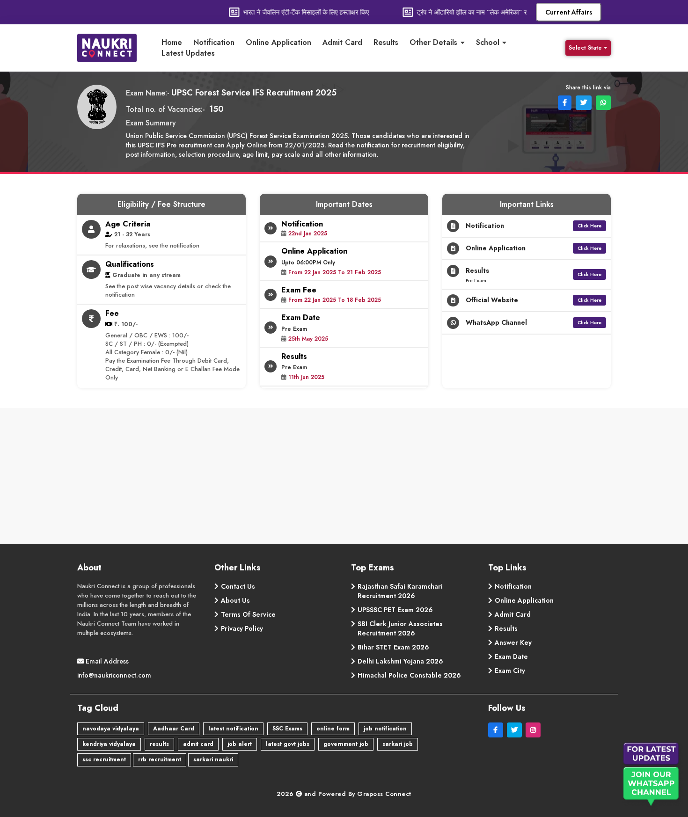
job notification (385, 728)
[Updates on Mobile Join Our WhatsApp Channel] (652, 777)
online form (333, 728)
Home (171, 42)
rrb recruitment (159, 759)
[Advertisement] (344, 478)
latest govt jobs (287, 744)
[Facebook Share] (563, 102)
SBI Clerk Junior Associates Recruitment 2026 (400, 628)
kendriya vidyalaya (109, 744)
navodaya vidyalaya (110, 728)
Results (385, 42)
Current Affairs (569, 12)
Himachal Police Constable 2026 (409, 675)
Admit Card (342, 42)
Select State (585, 48)
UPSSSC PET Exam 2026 (395, 609)
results (159, 744)
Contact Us (238, 586)
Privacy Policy (242, 628)
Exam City (510, 670)
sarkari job (397, 744)
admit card (198, 744)
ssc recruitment (104, 759)
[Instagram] (534, 730)
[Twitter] (516, 730)
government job (345, 744)
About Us (235, 600)
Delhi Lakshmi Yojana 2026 (400, 661)
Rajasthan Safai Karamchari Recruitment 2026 (400, 591)
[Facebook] (497, 730)
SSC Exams (287, 728)
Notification (213, 42)
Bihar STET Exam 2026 (393, 647)
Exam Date (511, 656)
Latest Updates (188, 53)
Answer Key (513, 642)
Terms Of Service (248, 614)
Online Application (278, 42)
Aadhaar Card (173, 728)
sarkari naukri (213, 759)
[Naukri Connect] (114, 48)
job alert (239, 744)
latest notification (233, 728)
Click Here (589, 225)
